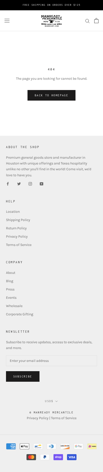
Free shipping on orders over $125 (51, 5)
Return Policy (16, 228)
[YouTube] (41, 184)
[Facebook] (8, 184)
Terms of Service (19, 245)
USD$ (49, 401)
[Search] (87, 21)
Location (13, 211)
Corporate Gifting (19, 314)
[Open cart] (96, 20)
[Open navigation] (7, 21)
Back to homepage (51, 95)
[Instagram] (30, 184)
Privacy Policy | (39, 418)
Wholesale (14, 306)
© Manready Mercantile (52, 412)
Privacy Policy (17, 236)
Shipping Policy (18, 220)
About (10, 273)
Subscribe (22, 376)
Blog (9, 281)
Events (11, 297)
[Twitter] (19, 184)
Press (10, 289)
